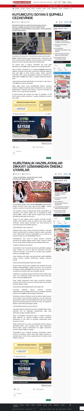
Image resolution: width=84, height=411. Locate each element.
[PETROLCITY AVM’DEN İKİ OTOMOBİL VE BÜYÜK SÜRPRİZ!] (63, 35)
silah (21, 113)
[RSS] (56, 6)
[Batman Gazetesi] (21, 2)
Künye (45, 409)
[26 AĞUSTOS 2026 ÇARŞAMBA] (62, 87)
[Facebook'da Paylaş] (65, 22)
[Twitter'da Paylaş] (67, 22)
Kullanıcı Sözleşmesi (62, 409)
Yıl (64, 68)
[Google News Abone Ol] (56, 22)
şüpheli (24, 113)
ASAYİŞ (28, 8)
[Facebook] (49, 6)
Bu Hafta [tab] (60, 28)
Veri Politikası (69, 409)
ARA (69, 65)
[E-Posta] (55, 6)
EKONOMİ (38, 8)
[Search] (71, 6)
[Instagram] (53, 6)
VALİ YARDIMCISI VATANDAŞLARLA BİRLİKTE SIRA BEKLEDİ (63, 50)
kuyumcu (17, 113)
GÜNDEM (17, 8)
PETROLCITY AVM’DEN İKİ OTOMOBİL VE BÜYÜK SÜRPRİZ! (61, 194)
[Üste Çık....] (70, 405)
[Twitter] (51, 6)
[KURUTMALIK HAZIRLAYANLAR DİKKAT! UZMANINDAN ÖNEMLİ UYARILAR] (32, 191)
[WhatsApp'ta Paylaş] (69, 22)
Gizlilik (57, 409)
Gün (54, 68)
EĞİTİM (33, 8)
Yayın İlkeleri (49, 409)
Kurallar (53, 409)
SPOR (48, 8)
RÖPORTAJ (66, 8)
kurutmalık (18, 356)
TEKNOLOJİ (54, 8)
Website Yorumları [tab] (47, 143)
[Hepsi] (69, 73)
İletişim (41, 409)
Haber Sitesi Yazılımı (28, 409)
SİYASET (23, 8)
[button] (13, 6)
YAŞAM (60, 8)
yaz (25, 356)
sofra (22, 356)
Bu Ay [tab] (65, 28)
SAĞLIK (44, 8)
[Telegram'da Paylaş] (71, 22)
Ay (58, 68)
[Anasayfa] (13, 8)
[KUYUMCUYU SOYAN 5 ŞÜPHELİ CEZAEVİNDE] (32, 43)
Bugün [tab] (55, 28)
